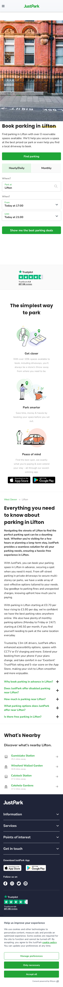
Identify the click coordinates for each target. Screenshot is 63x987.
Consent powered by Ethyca (43, 981)
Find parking (31, 156)
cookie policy (49, 942)
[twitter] (19, 883)
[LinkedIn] (26, 883)
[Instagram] (12, 883)
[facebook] (5, 883)
